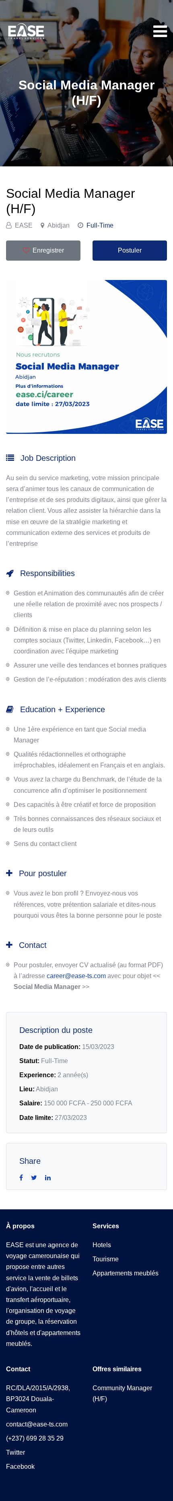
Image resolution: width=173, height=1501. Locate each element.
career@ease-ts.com (76, 975)
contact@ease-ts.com (37, 1424)
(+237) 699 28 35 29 (35, 1438)
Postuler (130, 250)
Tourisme (106, 1259)
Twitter (15, 1452)
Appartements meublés (126, 1273)
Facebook (20, 1466)
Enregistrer (48, 250)
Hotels (102, 1245)
